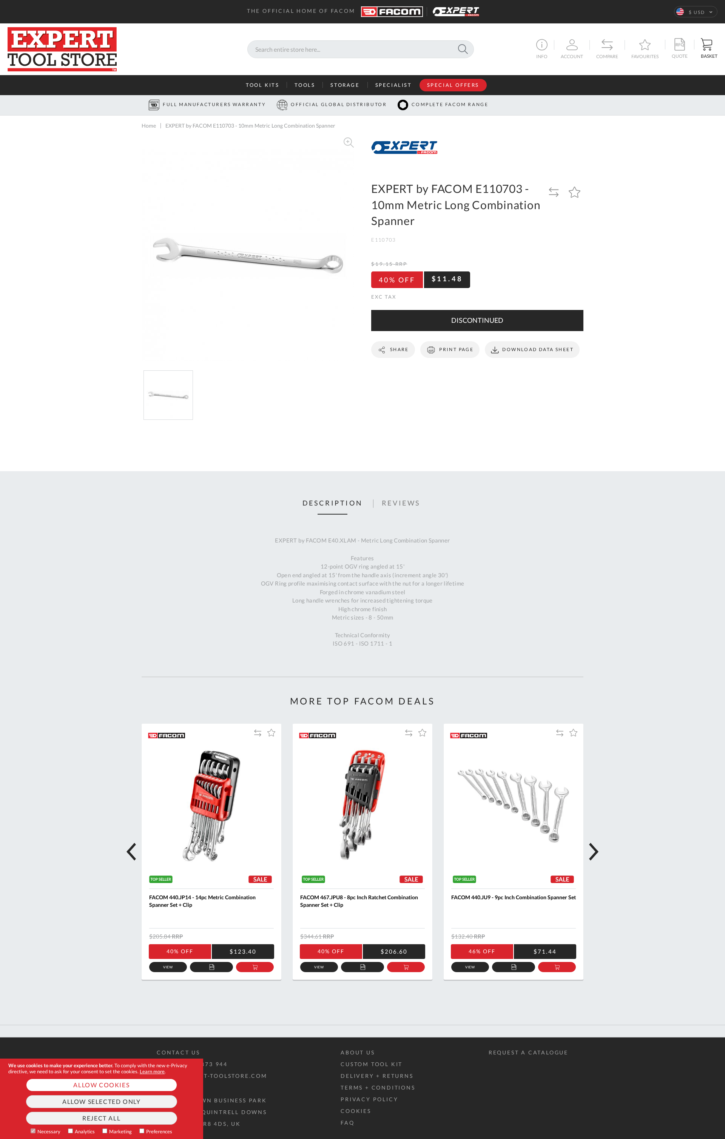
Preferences (159, 1131)
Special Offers (453, 85)
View (168, 967)
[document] (101, 1099)
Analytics (85, 1131)
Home (149, 125)
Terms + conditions (378, 1087)
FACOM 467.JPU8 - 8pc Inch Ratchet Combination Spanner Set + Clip (359, 901)
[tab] (332, 503)
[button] (695, 11)
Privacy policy (369, 1099)
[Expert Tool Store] (62, 48)
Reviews (401, 503)
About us (358, 1052)
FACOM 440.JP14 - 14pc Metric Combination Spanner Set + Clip (202, 901)
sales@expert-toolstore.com (212, 1076)
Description (332, 503)
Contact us (178, 1052)
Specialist (393, 85)
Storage (344, 85)
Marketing (120, 1131)
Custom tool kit (372, 1064)
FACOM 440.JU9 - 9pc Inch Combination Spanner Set (513, 897)
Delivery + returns (377, 1076)
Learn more (152, 1071)
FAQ (347, 1122)
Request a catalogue (528, 1052)
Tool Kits (262, 85)
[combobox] (360, 49)
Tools (305, 85)
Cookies (356, 1111)
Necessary (48, 1131)
